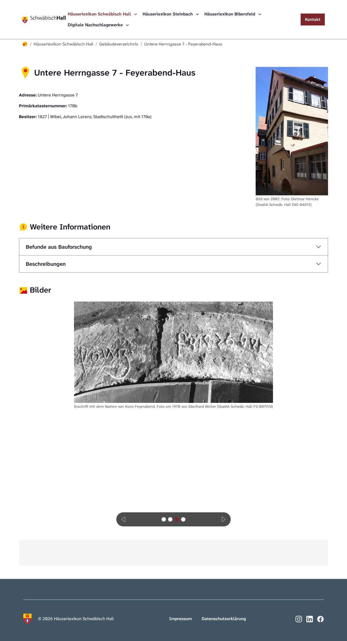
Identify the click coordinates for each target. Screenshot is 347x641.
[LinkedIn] (309, 618)
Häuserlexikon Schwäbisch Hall (100, 14)
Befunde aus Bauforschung (59, 246)
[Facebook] (320, 618)
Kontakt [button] (312, 19)
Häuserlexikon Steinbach (168, 14)
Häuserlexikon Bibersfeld (230, 14)
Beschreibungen (46, 263)
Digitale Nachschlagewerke (96, 25)
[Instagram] (298, 618)
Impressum (180, 618)
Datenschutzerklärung (224, 618)
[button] (123, 519)
